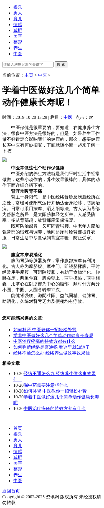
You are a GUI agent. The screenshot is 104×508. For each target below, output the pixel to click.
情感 (17, 24)
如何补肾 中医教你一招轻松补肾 (45, 329)
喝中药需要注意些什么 (46, 385)
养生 (17, 48)
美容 (17, 36)
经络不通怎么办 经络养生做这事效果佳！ (53, 353)
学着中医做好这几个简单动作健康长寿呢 (53, 335)
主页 (28, 75)
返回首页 (11, 491)
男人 (17, 13)
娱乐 (17, 7)
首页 (17, 428)
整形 (17, 42)
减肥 (17, 30)
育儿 (17, 18)
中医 (17, 53)
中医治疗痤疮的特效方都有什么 (44, 341)
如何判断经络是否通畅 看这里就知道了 (51, 347)
